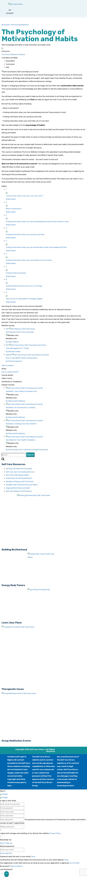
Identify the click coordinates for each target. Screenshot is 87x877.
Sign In (20, 866)
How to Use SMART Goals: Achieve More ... (22, 358)
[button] (2, 12)
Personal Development (20, 25)
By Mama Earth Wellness (15, 401)
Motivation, (6, 25)
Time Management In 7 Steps (17, 348)
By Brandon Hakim (13, 352)
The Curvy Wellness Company (13, 54)
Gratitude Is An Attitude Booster (19, 478)
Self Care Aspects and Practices (19, 491)
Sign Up (14, 866)
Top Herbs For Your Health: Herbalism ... (21, 440)
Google (5, 794)
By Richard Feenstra (14, 361)
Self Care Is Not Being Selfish (17, 475)
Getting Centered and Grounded (19, 469)
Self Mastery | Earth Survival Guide (20, 332)
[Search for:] (14, 455)
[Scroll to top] (2, 874)
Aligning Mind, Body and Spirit (18, 488)
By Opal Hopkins (12, 342)
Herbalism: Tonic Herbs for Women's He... (22, 391)
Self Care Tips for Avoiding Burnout (20, 472)
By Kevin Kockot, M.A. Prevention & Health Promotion (27, 450)
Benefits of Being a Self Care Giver (20, 482)
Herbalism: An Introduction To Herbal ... (21, 408)
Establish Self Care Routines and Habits (21, 485)
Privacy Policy (55, 833)
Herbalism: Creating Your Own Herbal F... (22, 424)
